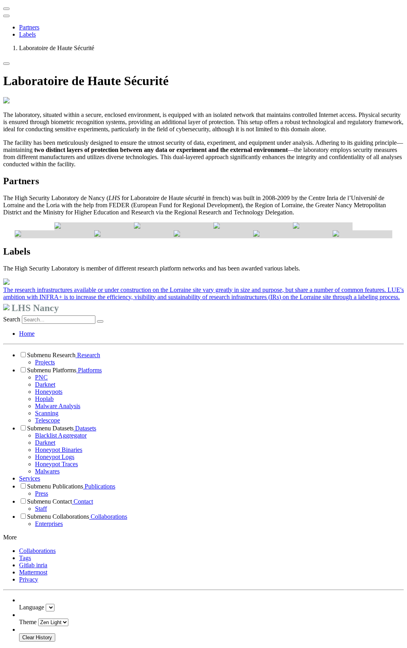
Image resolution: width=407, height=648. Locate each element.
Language (31, 607)
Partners (29, 27)
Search (11, 319)
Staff (41, 508)
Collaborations (108, 516)
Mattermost (33, 572)
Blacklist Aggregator (61, 435)
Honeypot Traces (56, 464)
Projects (45, 362)
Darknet (45, 384)
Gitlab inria (33, 565)
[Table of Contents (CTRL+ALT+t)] (6, 16)
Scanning (46, 413)
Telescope (47, 420)
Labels (27, 34)
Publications (99, 486)
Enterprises (49, 523)
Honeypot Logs (54, 456)
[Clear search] (100, 321)
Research (88, 355)
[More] (6, 63)
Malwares (47, 471)
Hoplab (44, 398)
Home (27, 333)
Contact (82, 501)
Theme (28, 622)
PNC (41, 377)
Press (41, 493)
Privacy (28, 579)
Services (29, 478)
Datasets (85, 428)
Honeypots (48, 391)
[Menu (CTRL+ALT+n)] (6, 9)
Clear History (37, 637)
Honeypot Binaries (58, 449)
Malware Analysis (57, 406)
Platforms (89, 370)
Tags (25, 558)
